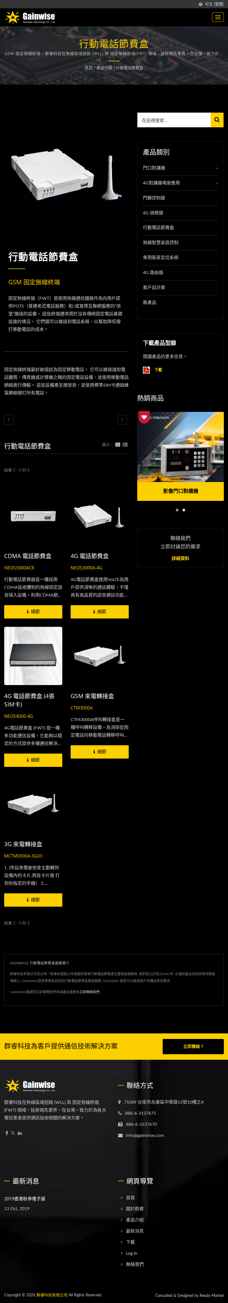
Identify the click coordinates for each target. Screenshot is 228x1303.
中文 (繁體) (214, 4)
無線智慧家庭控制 (161, 242)
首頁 (89, 68)
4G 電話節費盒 (90, 556)
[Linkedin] (20, 1133)
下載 (157, 369)
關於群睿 (135, 1209)
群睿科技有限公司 (52, 1295)
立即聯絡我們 (90, 992)
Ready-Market (212, 1296)
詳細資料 (180, 558)
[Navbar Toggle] (218, 17)
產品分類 (104, 68)
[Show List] (125, 444)
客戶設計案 (154, 287)
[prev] (8, 420)
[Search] (217, 120)
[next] (122, 420)
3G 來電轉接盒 (23, 844)
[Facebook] (7, 1133)
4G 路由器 (153, 272)
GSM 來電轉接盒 (92, 696)
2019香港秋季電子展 (24, 1199)
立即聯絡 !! (193, 1047)
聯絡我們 (135, 1264)
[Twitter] (13, 1133)
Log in (131, 1253)
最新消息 (135, 1231)
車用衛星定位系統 (161, 257)
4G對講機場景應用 (161, 183)
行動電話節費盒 (129, 68)
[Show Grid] (118, 444)
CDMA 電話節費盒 (27, 556)
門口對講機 (154, 168)
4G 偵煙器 (153, 213)
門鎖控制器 (154, 198)
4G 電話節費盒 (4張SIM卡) (29, 700)
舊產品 (149, 302)
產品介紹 (135, 1220)
